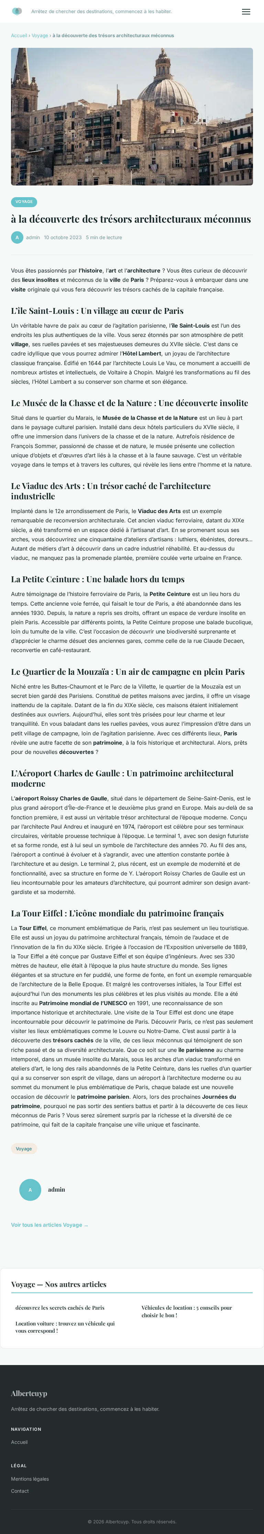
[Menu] (246, 11)
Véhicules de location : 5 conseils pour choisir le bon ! (187, 1311)
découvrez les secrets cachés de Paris (59, 1307)
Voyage (40, 35)
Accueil (19, 35)
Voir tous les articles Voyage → (50, 1225)
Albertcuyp (29, 1393)
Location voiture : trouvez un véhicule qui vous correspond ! (65, 1327)
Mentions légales (30, 1479)
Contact (20, 1491)
